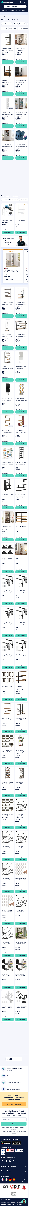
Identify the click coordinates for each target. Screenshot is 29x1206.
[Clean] (25, 6)
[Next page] (20, 1059)
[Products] (2, 6)
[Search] (6, 6)
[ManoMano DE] (10, 1179)
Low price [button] (12, 251)
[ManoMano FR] (2, 1179)
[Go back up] (23, 1180)
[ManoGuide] (24, 1201)
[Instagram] (10, 1160)
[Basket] (25, 2)
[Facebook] (6, 1160)
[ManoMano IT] (6, 1179)
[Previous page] (7, 1059)
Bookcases (5, 17)
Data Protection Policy (7, 1204)
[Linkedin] (2, 1160)
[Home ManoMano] (9, 2)
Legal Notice (20, 1202)
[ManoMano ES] (14, 1179)
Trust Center (18, 1204)
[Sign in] (21, 2)
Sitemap (13, 1202)
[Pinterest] (14, 1160)
